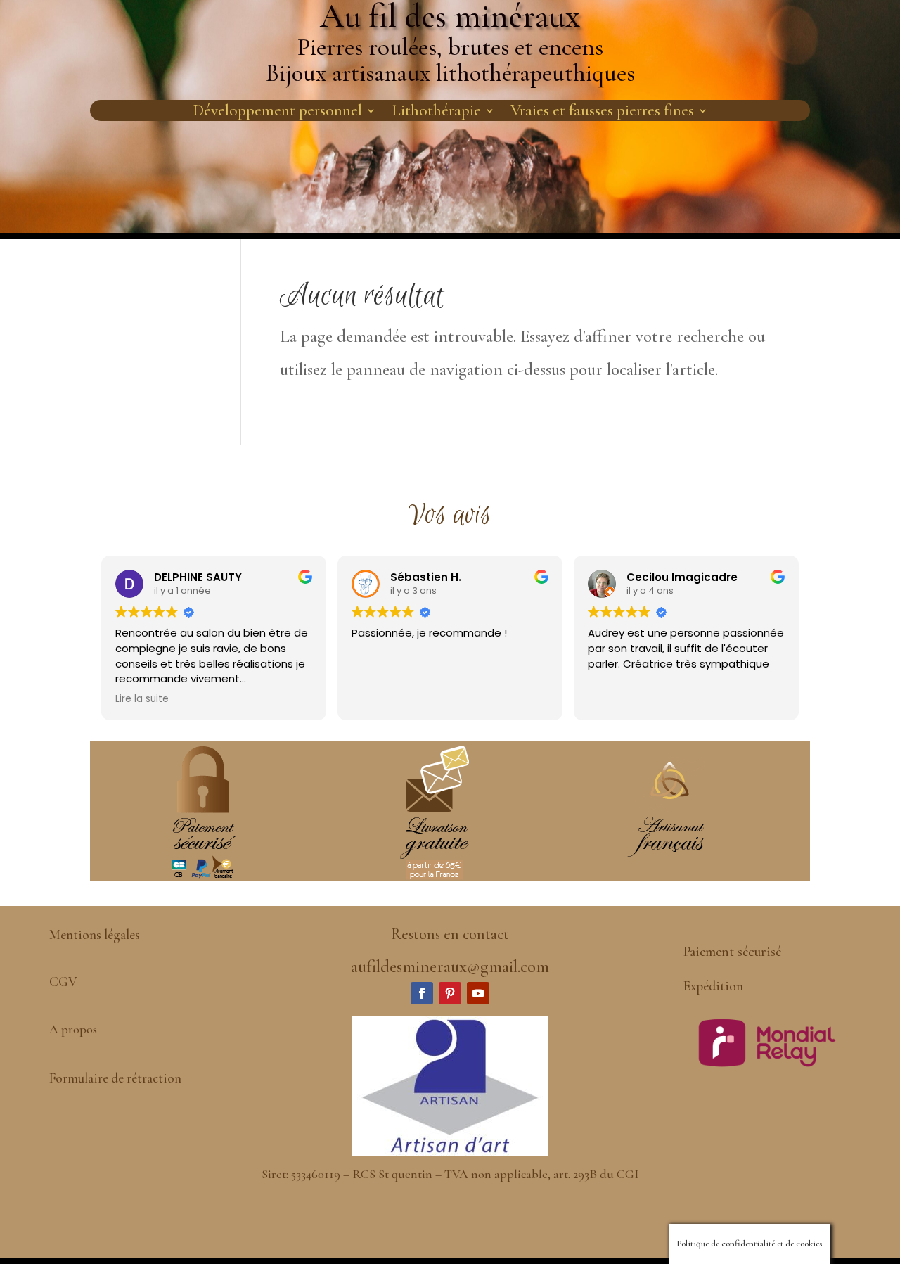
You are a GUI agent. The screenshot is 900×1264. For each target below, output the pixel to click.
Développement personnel (277, 113)
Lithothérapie (436, 113)
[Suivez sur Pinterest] (450, 993)
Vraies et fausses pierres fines (602, 113)
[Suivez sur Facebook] (422, 993)
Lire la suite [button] (142, 699)
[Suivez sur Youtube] (478, 993)
